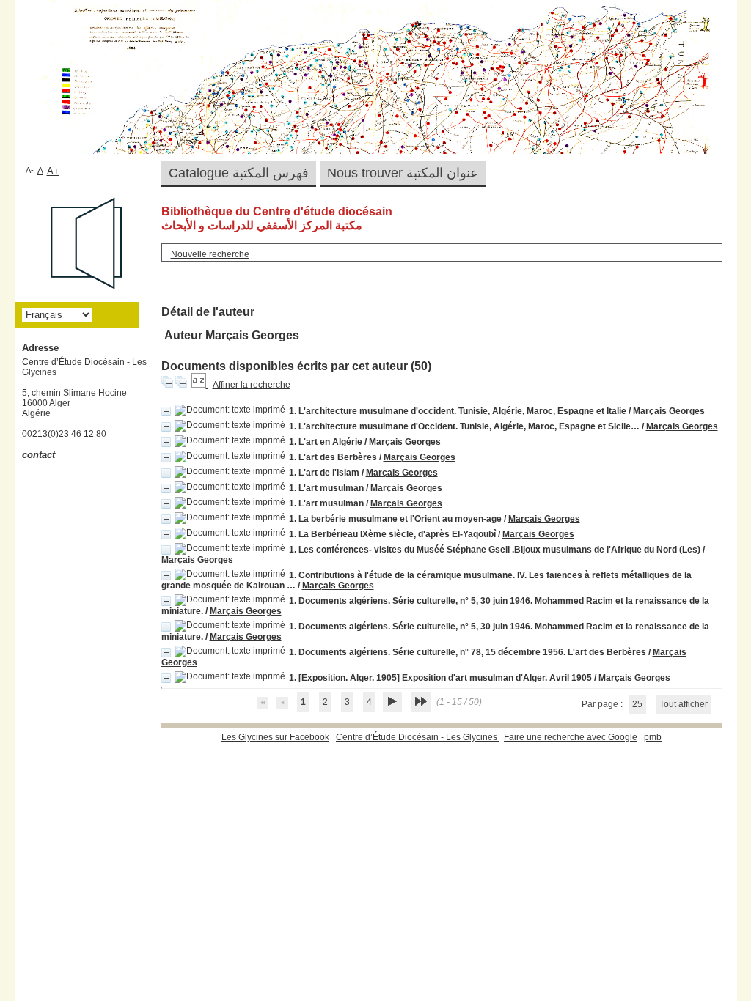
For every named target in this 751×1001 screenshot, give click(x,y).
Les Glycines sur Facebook (275, 737)
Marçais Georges (669, 411)
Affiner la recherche (251, 385)
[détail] (166, 411)
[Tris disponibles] (199, 385)
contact (38, 454)
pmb (653, 737)
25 (637, 704)
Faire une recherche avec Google (570, 737)
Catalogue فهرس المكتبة (239, 173)
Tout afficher (683, 704)
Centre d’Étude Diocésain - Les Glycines (417, 737)
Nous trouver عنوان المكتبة (402, 173)
